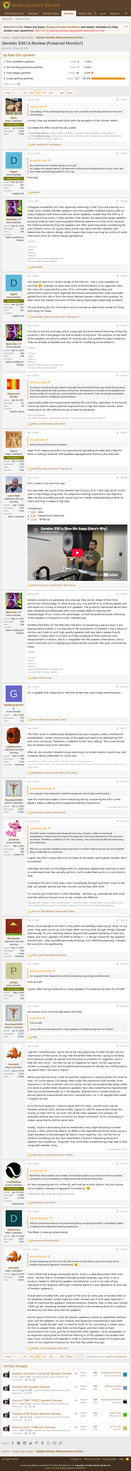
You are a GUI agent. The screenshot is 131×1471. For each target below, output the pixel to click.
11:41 (33, 519)
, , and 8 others (49, 955)
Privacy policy (109, 1459)
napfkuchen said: (38, 828)
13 (34, 1406)
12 (30, 1406)
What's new (85, 13)
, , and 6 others (50, 1348)
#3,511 (124, 728)
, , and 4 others (49, 423)
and (42, 678)
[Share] (117, 100)
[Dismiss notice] (126, 27)
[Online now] (13, 114)
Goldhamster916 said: (41, 788)
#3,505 (124, 325)
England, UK (18, 193)
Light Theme (11, 1459)
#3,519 (124, 1211)
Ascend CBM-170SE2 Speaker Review (37, 1400)
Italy (22, 469)
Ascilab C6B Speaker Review (31, 1387)
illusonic (117, 1429)
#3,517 (124, 1046)
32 (34, 1433)
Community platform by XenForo (47, 1465)
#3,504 (124, 275)
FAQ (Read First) (13, 13)
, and (46, 144)
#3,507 (124, 432)
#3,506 (124, 375)
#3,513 (124, 821)
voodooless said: (38, 1256)
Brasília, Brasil (17, 411)
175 (31, 92)
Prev (8, 92)
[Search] (126, 13)
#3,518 (124, 1163)
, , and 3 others (49, 719)
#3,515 (124, 964)
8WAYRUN (81, 1468)
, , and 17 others (52, 1155)
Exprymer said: (37, 439)
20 (34, 1379)
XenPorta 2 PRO (52, 1468)
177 (44, 92)
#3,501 (124, 99)
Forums (69, 13)
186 (61, 92)
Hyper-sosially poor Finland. (14, 239)
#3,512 (124, 781)
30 (26, 1433)
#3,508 (124, 477)
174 (24, 92)
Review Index (51, 13)
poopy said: (35, 1017)
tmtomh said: (36, 106)
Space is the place (112, 1375)
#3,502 (124, 153)
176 (37, 92)
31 (30, 1433)
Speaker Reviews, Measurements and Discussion (40, 1378)
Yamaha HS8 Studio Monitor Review (36, 1414)
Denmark (19, 956)
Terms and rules (92, 1459)
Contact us (76, 1459)
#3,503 (124, 201)
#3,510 (124, 686)
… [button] (19, 92)
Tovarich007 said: (38, 160)
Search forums (22, 18)
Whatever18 (115, 1415)
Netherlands (18, 1203)
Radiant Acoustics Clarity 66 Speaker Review (42, 1373)
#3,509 (124, 594)
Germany (19, 764)
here (43, 30)
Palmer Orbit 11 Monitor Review (33, 1427)
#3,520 (124, 1249)
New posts (7, 18)
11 (26, 1406)
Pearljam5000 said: (39, 1218)
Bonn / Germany (16, 516)
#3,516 (124, 1006)
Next (69, 92)
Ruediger (116, 1389)
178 (50, 92)
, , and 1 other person (55, 317)
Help (121, 1459)
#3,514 (124, 920)
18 (26, 1379)
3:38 (33, 515)
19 (30, 1379)
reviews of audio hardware (63, 27)
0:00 (33, 512)
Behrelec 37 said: (38, 382)
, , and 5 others (53, 911)
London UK (19, 854)
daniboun (116, 1402)
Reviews (33, 13)
